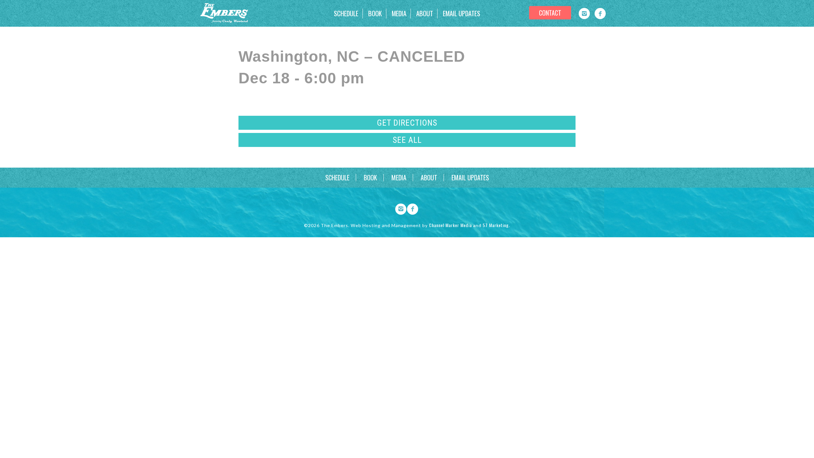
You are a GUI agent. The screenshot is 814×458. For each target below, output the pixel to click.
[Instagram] (584, 13)
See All (407, 140)
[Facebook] (600, 13)
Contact (550, 12)
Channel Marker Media (450, 225)
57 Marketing (496, 225)
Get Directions (407, 123)
